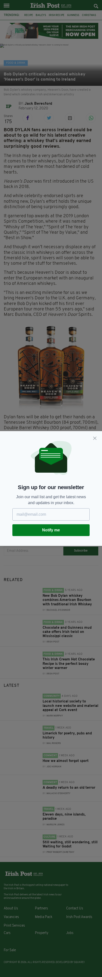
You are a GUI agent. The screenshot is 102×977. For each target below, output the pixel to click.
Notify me (51, 530)
